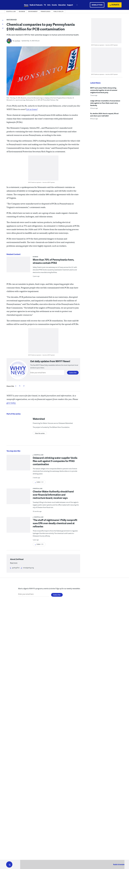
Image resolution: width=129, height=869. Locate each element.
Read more (13, 563)
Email (24, 386)
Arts (48, 5)
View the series (40, 433)
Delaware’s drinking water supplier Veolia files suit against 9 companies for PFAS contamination (55, 461)
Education (62, 5)
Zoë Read (17, 41)
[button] (9, 864)
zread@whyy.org (28, 568)
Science (35, 257)
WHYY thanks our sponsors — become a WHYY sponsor (41, 182)
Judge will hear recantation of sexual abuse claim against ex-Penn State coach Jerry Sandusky (105, 103)
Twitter (20, 386)
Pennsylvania (45, 11)
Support (70, 5)
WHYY (12, 5)
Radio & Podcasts (36, 5)
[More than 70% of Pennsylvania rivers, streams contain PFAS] (18, 266)
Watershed (12, 19)
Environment (33, 11)
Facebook (16, 386)
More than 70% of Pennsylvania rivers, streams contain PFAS (53, 261)
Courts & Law (11, 11)
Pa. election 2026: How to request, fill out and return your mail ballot (104, 114)
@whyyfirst (16, 568)
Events (54, 5)
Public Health (58, 11)
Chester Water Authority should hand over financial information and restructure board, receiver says (53, 495)
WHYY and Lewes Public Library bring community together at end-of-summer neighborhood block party (103, 90)
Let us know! (31, 109)
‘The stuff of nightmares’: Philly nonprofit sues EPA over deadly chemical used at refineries (55, 523)
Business (22, 11)
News (26, 5)
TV (45, 5)
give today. (11, 403)
